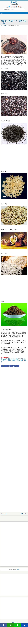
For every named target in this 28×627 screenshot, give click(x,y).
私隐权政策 (14, 622)
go (12, 7)
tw (9, 7)
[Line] (17, 625)
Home (2, 25)
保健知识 (5, 25)
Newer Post (4, 514)
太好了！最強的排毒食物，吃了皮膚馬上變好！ (13, 361)
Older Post (23, 514)
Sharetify (14, 2)
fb (7, 7)
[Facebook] (3, 625)
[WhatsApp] (10, 625)
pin (14, 7)
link (16, 7)
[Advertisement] (12, 31)
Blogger (18, 569)
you (21, 7)
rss (18, 7)
